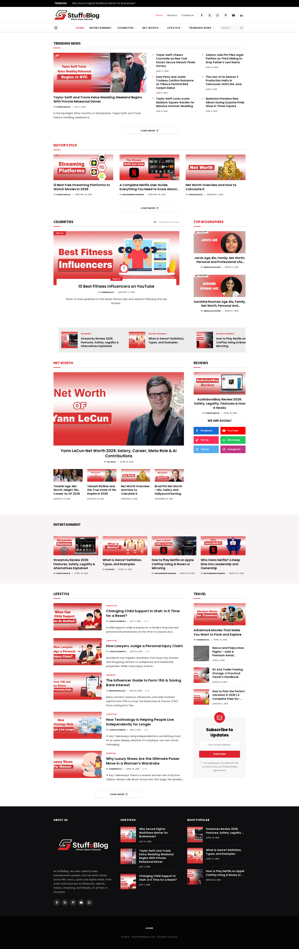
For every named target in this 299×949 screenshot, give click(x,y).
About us (172, 15)
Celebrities (125, 28)
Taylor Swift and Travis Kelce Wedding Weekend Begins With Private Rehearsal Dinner (97, 99)
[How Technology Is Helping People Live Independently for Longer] (77, 725)
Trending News (200, 28)
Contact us (188, 15)
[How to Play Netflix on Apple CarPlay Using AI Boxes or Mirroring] (205, 340)
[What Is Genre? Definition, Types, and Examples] (137, 340)
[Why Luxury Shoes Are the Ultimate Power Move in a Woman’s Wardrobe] (77, 764)
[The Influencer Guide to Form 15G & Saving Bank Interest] (77, 686)
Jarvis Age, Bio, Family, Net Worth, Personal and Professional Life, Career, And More (219, 260)
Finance (111, 675)
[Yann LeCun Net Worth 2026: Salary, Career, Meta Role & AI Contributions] (118, 409)
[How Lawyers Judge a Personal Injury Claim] (77, 651)
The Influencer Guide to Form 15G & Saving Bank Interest (143, 682)
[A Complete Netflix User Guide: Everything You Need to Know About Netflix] (149, 167)
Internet (86, 333)
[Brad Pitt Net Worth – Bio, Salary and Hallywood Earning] (169, 475)
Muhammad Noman (133, 194)
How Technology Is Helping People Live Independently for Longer (140, 722)
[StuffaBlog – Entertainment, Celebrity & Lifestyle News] (76, 15)
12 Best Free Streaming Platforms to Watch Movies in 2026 (81, 187)
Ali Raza (111, 461)
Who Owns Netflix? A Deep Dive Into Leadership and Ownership (220, 564)
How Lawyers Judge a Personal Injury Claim (144, 646)
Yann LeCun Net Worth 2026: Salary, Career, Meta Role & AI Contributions (119, 453)
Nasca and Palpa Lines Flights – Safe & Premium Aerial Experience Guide (228, 651)
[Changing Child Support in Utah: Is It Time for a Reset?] (77, 616)
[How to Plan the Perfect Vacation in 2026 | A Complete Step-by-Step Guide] (201, 697)
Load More (148, 130)
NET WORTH (63, 363)
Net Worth (150, 28)
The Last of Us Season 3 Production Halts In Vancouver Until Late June (224, 80)
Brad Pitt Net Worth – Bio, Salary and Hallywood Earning (168, 490)
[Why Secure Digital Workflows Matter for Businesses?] (128, 834)
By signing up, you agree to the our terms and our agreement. (220, 766)
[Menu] (55, 28)
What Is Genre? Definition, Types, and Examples (166, 340)
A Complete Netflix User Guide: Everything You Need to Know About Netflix (148, 187)
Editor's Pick (65, 145)
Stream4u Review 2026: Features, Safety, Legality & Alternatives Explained (100, 342)
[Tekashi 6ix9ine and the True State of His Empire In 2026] (101, 475)
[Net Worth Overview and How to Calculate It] (216, 167)
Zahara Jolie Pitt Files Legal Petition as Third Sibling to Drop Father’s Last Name (224, 58)
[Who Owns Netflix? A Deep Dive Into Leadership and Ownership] (223, 545)
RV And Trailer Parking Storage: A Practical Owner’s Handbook (227, 673)
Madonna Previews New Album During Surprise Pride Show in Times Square (225, 102)
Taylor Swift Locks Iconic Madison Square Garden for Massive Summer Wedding (175, 102)
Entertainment (100, 28)
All (155, 222)
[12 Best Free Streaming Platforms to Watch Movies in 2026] (83, 167)
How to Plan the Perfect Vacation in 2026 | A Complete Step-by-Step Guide (228, 695)
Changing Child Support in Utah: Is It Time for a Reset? (143, 613)
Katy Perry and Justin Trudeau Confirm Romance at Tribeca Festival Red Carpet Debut (175, 82)
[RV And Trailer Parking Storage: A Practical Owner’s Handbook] (201, 675)
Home (159, 15)
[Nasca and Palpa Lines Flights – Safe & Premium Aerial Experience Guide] (201, 653)
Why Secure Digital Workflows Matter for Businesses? (103, 3)
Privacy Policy (230, 766)
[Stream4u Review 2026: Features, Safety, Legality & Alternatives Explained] (69, 340)
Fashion (111, 753)
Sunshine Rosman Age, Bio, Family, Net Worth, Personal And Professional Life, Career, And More (220, 304)
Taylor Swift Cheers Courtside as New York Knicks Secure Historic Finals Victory (175, 60)
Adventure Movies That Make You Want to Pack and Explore (217, 632)
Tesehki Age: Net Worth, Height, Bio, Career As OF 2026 (66, 490)
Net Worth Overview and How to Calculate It (211, 187)
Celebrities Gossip (169, 222)
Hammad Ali (107, 292)
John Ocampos (117, 621)
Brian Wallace (117, 690)
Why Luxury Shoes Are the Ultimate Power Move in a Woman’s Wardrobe (143, 761)
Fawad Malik (63, 106)
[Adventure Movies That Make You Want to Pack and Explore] (220, 614)
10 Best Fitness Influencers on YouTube (116, 286)
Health (60, 233)
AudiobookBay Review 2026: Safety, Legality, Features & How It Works (219, 403)
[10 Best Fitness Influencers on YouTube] (116, 258)
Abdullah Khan (212, 267)
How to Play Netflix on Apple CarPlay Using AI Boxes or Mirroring (235, 342)
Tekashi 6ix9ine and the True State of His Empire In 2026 (101, 490)
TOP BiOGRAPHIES (209, 222)
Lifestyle (173, 28)
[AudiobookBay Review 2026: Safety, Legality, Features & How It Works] (220, 383)
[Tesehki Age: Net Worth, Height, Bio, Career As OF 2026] (68, 475)
